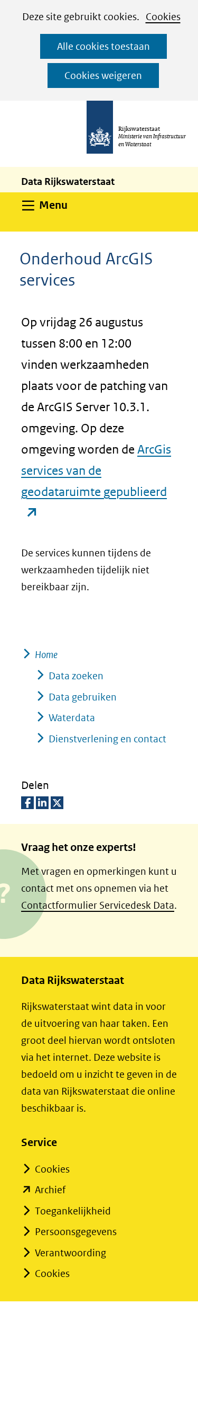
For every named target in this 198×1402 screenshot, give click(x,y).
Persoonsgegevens (76, 1232)
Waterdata (72, 718)
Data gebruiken (83, 697)
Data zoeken (76, 676)
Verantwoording (70, 1253)
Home (46, 655)
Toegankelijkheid (73, 1211)
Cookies (163, 17)
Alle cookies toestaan (103, 46)
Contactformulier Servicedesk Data (97, 905)
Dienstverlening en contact (107, 739)
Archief (50, 1190)
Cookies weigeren (103, 75)
